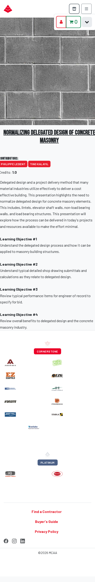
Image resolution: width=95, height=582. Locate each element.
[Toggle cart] (87, 22)
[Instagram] (14, 540)
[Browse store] (74, 9)
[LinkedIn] (22, 540)
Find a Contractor (47, 511)
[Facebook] (6, 540)
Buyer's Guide (46, 521)
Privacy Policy (46, 531)
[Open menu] (86, 9)
